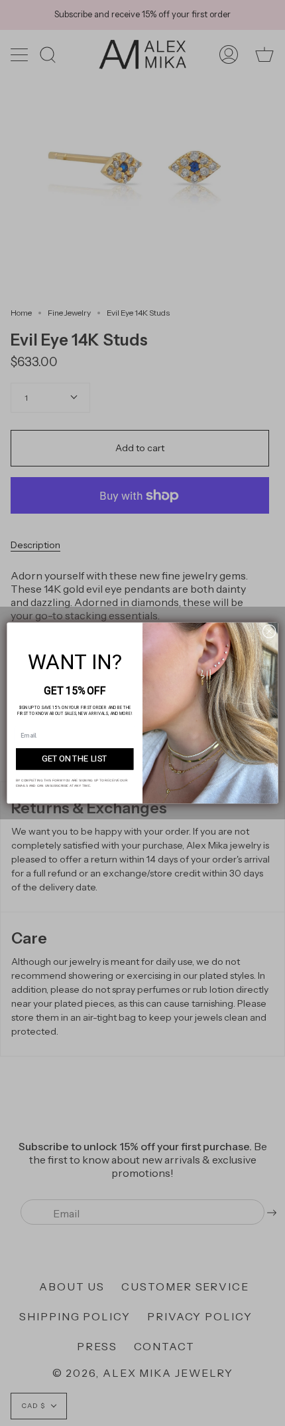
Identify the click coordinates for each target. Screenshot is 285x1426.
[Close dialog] (269, 631)
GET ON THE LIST (74, 759)
